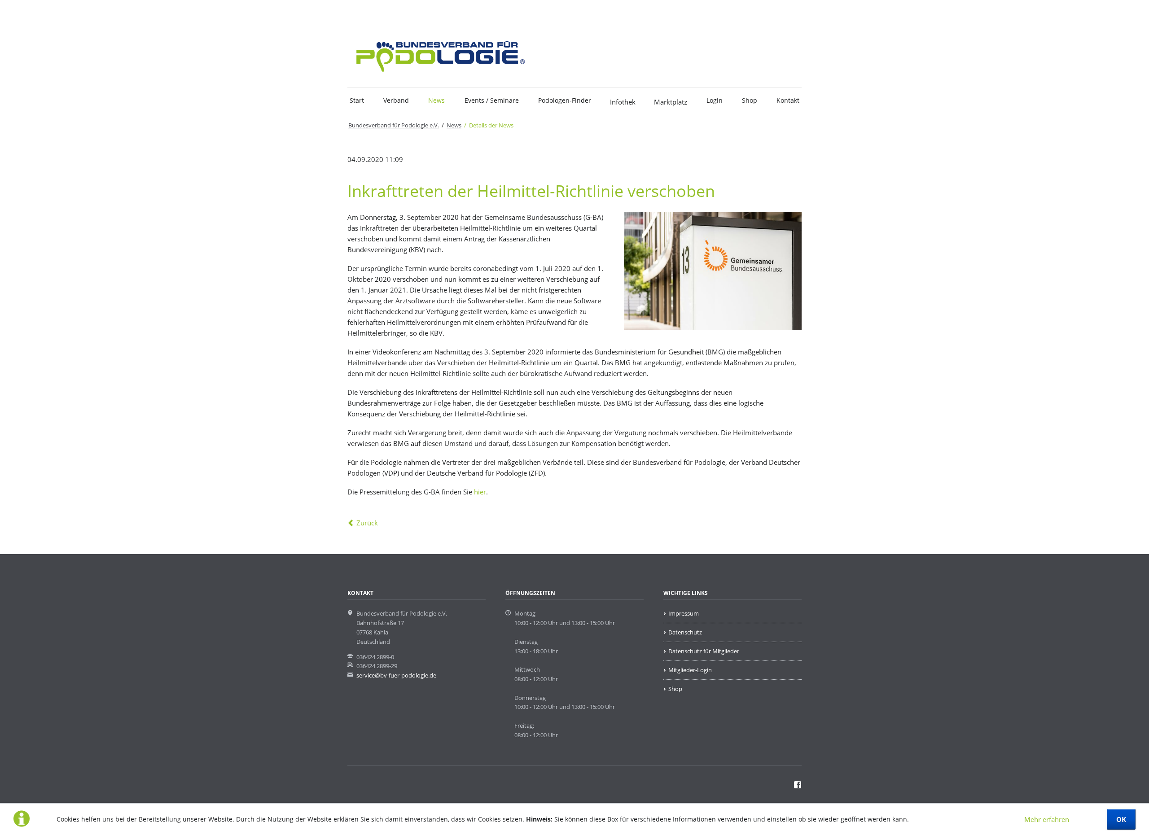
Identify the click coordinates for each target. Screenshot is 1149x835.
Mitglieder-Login (690, 670)
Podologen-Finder (564, 100)
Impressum (683, 613)
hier (480, 491)
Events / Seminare (492, 100)
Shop (749, 100)
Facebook (371, 12)
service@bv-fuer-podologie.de (396, 675)
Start (357, 100)
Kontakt (787, 100)
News (436, 100)
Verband (396, 100)
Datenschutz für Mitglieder (703, 651)
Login (714, 100)
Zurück (367, 522)
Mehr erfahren (1046, 819)
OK (1121, 819)
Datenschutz (685, 632)
